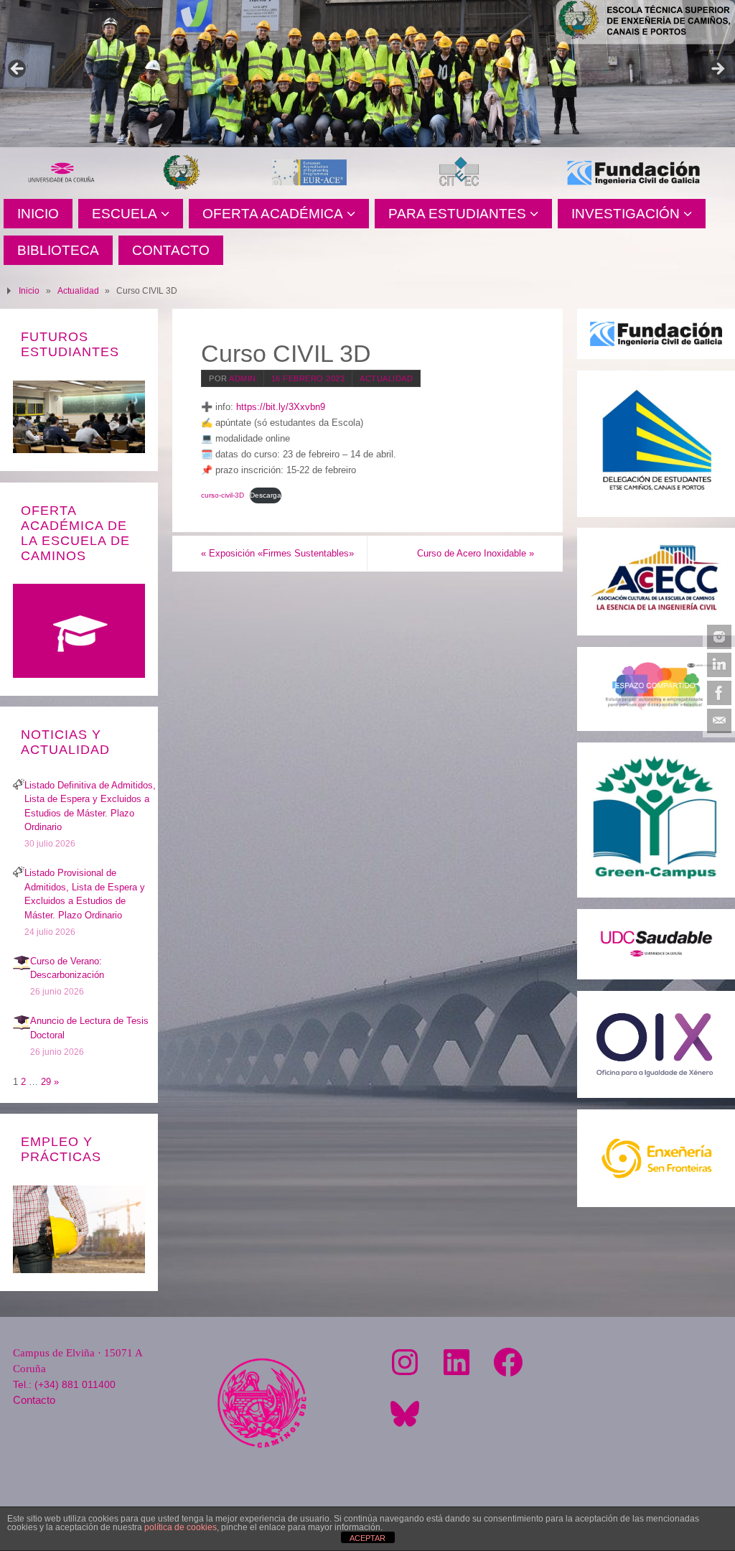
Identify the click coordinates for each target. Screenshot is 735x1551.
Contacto (34, 1400)
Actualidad (78, 290)
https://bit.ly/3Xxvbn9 (280, 406)
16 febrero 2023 (308, 378)
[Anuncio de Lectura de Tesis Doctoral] (21, 1028)
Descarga (265, 495)
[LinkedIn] (719, 665)
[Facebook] (719, 693)
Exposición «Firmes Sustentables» (277, 553)
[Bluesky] (405, 1414)
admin (242, 378)
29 (46, 1081)
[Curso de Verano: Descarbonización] (21, 968)
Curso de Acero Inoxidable (475, 553)
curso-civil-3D (222, 495)
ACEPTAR (367, 1538)
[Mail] (719, 721)
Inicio (29, 290)
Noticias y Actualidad (65, 742)
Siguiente (717, 69)
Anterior (18, 69)
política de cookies (180, 1527)
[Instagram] (719, 637)
